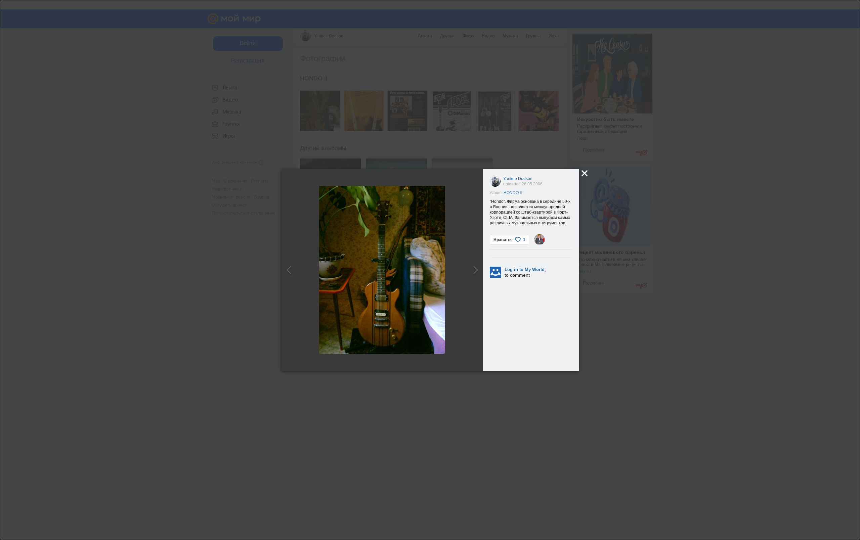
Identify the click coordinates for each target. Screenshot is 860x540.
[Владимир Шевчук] (539, 239)
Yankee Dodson (517, 178)
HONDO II (513, 192)
